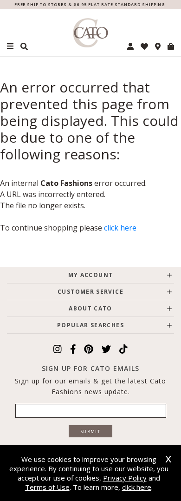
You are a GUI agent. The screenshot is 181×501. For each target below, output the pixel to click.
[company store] (158, 46)
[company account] (130, 46)
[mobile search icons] (24, 46)
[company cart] (171, 46)
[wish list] (144, 46)
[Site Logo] (90, 33)
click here (120, 228)
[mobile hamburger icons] (10, 46)
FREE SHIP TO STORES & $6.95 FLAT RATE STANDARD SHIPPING (90, 4)
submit (90, 431)
